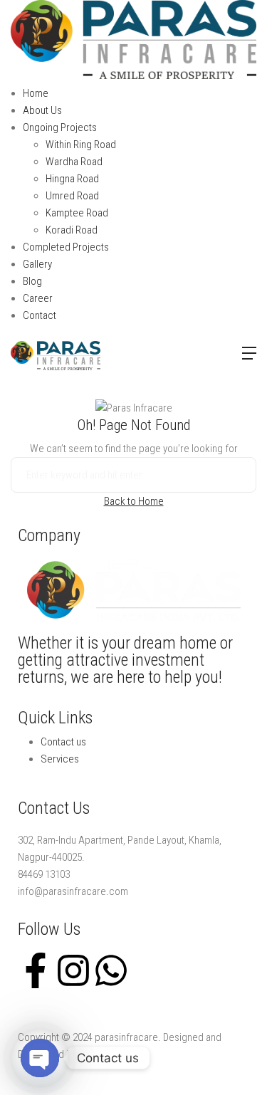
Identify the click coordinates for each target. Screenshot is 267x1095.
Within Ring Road (81, 144)
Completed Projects (66, 247)
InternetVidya (106, 1054)
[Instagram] (73, 970)
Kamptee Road (77, 212)
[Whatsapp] (111, 970)
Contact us (63, 741)
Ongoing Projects (60, 127)
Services (60, 759)
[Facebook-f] (35, 970)
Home (35, 93)
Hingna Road (72, 178)
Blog (32, 281)
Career (38, 298)
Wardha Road (74, 161)
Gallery (37, 264)
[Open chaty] (40, 1058)
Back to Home (134, 501)
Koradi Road (72, 230)
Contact (39, 315)
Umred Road (72, 195)
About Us (42, 110)
